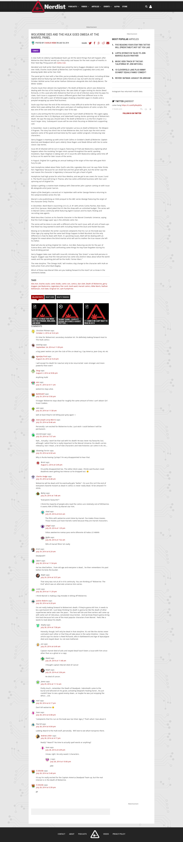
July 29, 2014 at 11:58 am (46, 410)
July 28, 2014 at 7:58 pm (51, 627)
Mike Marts (96, 286)
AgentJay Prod (41, 356)
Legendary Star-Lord (59, 286)
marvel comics (84, 286)
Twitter (90, 43)
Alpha (117, 6)
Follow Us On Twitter (132, 113)
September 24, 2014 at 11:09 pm (49, 347)
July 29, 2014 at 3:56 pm (46, 396)
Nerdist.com (95, 834)
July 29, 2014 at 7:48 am (50, 495)
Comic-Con (61, 63)
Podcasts (72, 6)
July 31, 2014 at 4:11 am (46, 385)
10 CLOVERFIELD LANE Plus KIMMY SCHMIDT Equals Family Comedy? (130, 71)
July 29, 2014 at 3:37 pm (51, 577)
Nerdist (48, 7)
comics (74, 283)
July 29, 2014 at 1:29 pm (55, 528)
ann (37, 382)
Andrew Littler (46, 735)
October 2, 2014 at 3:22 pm (47, 333)
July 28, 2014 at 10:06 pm (60, 761)
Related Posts (37, 297)
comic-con (66, 283)
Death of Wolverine (94, 283)
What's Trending (63, 297)
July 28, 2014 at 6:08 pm (46, 715)
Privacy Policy (119, 834)
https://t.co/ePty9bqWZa (132, 105)
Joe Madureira (44, 286)
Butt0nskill (40, 394)
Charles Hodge (41, 476)
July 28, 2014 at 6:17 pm (46, 703)
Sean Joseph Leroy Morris (46, 420)
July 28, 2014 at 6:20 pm (46, 603)
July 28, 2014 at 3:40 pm (46, 773)
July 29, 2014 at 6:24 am (46, 551)
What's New (50, 297)
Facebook (94, 43)
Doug (38, 370)
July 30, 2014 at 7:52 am (55, 540)
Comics (35, 51)
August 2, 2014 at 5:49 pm (51, 465)
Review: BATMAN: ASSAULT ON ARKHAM (132, 78)
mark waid (73, 286)
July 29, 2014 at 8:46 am (46, 422)
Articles (95, 6)
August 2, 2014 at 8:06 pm (47, 373)
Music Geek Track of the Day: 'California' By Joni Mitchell (129, 62)
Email (107, 43)
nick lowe (45, 288)
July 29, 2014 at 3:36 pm (55, 672)
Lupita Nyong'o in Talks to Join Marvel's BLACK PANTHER (130, 54)
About (71, 834)
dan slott (81, 283)
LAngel (48, 525)
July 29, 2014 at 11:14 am (51, 684)
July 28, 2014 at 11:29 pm (46, 591)
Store (124, 6)
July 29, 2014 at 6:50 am (46, 453)
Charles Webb (50, 43)
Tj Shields (39, 771)
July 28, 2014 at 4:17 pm (51, 738)
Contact (61, 834)
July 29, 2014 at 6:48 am (46, 479)
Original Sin (54, 288)
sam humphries (66, 288)
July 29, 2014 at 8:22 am (55, 514)
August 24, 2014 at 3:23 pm (47, 359)
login (150, 6)
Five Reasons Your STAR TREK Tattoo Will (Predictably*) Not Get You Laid (132, 46)
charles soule (44, 283)
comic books (56, 283)
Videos (84, 6)
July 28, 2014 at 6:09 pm (55, 750)
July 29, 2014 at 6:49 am (50, 646)
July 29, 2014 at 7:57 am (46, 436)
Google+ (99, 43)
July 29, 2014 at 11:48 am (56, 660)
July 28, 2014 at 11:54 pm (46, 563)
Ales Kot (34, 283)
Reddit (103, 43)
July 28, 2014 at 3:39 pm (46, 787)
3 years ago (117, 109)
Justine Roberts (42, 601)
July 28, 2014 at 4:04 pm (46, 726)
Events (107, 6)
